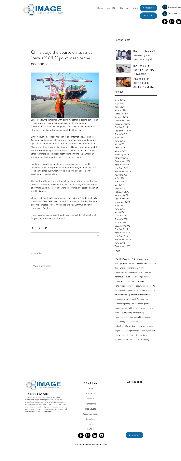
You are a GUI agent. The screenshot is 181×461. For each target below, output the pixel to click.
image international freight (126, 308)
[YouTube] (101, 435)
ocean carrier (132, 322)
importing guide (121, 317)
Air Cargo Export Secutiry (125, 263)
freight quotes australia (141, 295)
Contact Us (90, 403)
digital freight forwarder (124, 286)
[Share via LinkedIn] (46, 227)
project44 (118, 331)
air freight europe (142, 277)
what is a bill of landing (139, 339)
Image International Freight (126, 272)
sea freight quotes (148, 331)
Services (90, 398)
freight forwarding (122, 295)
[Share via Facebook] (32, 227)
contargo (130, 281)
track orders (141, 335)
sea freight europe (131, 331)
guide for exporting (140, 299)
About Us (90, 393)
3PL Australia (124, 259)
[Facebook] (165, 21)
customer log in (142, 281)
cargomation (120, 281)
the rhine (130, 335)
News (90, 424)
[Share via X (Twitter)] (39, 227)
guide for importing (122, 304)
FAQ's (90, 429)
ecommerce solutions (146, 290)
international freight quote (140, 317)
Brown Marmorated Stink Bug (132, 268)
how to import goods (140, 304)
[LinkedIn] (94, 435)
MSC (141, 272)
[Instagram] (171, 21)
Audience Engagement (146, 263)
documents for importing (125, 290)
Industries (90, 419)
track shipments (121, 339)
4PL (133, 259)
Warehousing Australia (124, 277)
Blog (116, 268)
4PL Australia (142, 259)
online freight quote (145, 326)
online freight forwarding (125, 326)
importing (119, 313)
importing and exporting (134, 313)
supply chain (120, 335)
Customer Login (90, 413)
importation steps (145, 308)
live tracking (120, 322)
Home (90, 388)
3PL (116, 259)
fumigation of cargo (123, 299)
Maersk (148, 272)
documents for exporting (146, 286)
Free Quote (90, 408)
